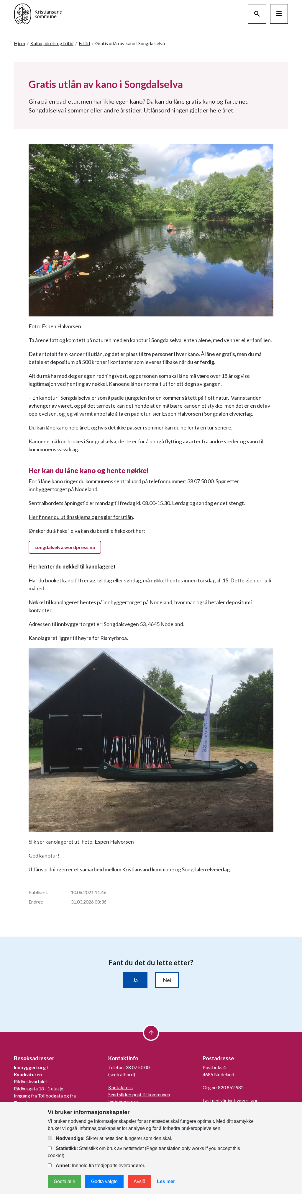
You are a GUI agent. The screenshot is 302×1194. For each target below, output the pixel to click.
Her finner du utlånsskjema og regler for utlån (81, 517)
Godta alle (64, 1181)
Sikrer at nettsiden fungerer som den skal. (114, 1138)
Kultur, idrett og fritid (51, 43)
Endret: (36, 901)
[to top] (151, 1033)
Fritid (84, 43)
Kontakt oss (120, 1087)
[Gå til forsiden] (38, 13)
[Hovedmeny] (279, 14)
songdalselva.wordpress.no (65, 547)
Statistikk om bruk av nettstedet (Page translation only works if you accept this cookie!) (144, 1152)
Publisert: (38, 892)
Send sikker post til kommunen (139, 1094)
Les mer (166, 1181)
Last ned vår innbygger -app (231, 1100)
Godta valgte (104, 1181)
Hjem (19, 43)
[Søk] (257, 14)
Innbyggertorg (123, 1101)
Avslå (139, 1181)
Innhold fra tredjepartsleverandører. (100, 1165)
